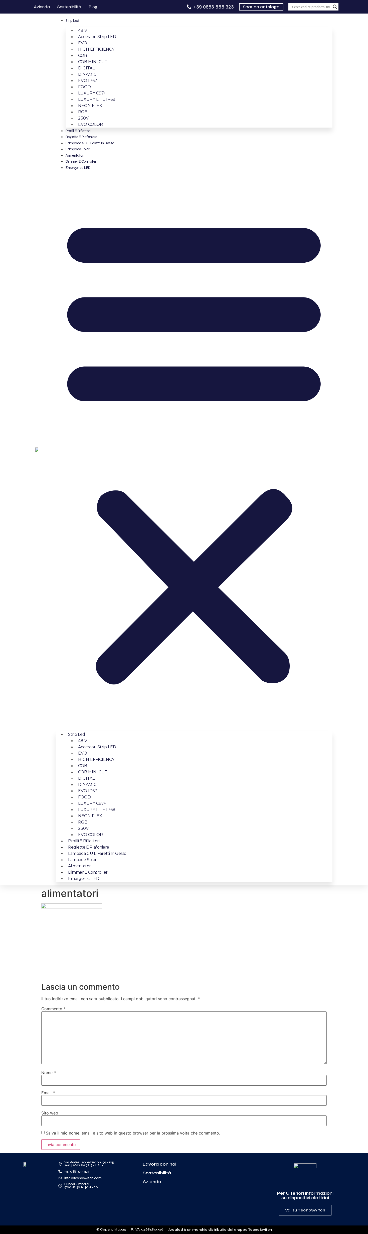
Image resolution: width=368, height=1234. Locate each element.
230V (83, 118)
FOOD (84, 86)
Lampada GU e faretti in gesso (90, 143)
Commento (53, 1009)
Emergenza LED (78, 167)
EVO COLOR (90, 124)
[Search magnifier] (334, 6)
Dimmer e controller (81, 161)
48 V (82, 30)
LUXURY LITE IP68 (96, 99)
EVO (82, 43)
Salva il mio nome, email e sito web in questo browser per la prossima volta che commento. (133, 1133)
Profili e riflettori (78, 131)
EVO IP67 (87, 80)
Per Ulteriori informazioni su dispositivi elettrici (305, 1195)
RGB (82, 112)
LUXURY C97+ (92, 93)
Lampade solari (78, 149)
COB (82, 55)
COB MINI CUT (92, 61)
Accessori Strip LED (97, 36)
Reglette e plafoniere (81, 137)
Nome (48, 1073)
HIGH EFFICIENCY (96, 49)
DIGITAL (86, 68)
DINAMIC (87, 74)
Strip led (72, 20)
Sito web (49, 1113)
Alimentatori (75, 155)
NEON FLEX (90, 105)
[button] (194, 449)
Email (48, 1093)
